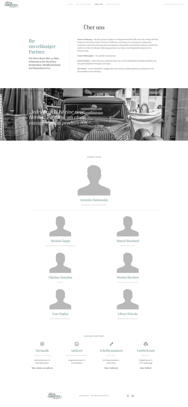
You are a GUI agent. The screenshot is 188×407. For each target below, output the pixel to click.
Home (70, 4)
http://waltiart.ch (111, 368)
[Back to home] (11, 4)
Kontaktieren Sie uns (174, 4)
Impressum (84, 395)
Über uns (99, 4)
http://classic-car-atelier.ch (42, 368)
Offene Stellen (113, 4)
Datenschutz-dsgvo (100, 395)
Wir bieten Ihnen (83, 4)
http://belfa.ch (145, 368)
